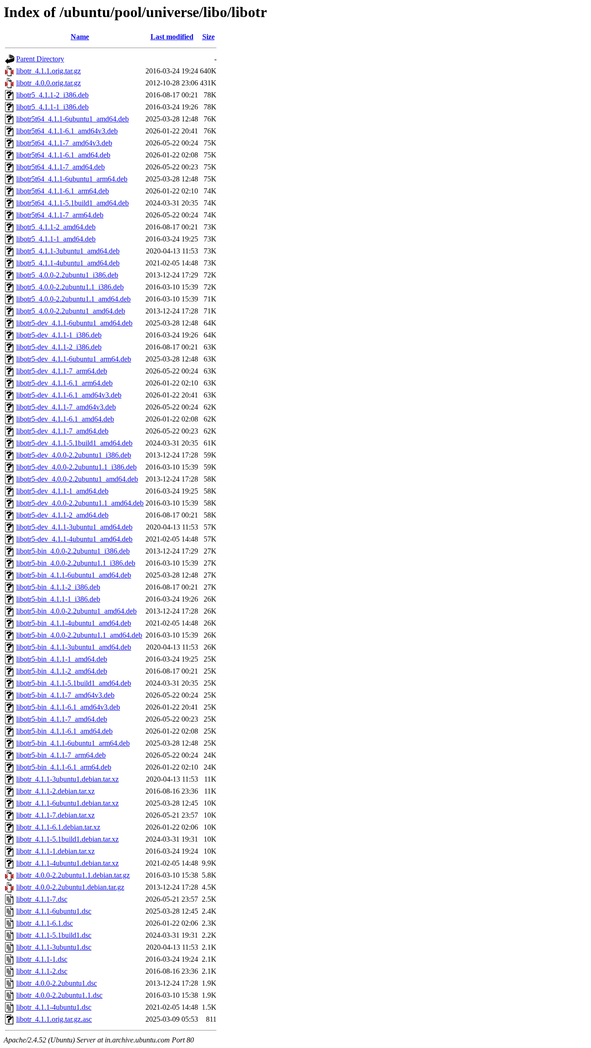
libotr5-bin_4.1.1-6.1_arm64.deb (63, 767)
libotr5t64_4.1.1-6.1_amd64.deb (63, 155)
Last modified (172, 37)
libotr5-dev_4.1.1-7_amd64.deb (62, 431)
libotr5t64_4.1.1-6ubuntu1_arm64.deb (71, 179)
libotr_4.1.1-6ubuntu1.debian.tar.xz (67, 803)
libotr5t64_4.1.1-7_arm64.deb (59, 215)
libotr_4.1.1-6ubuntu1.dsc (53, 911)
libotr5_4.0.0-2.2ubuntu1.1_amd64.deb (73, 299)
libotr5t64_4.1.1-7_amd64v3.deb (64, 143)
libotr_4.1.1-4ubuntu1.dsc (53, 1007)
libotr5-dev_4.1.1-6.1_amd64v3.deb (68, 395)
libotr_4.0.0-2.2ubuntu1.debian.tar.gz (70, 887)
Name (80, 37)
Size (208, 37)
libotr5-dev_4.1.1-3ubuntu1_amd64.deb (74, 527)
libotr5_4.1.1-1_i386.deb (52, 107)
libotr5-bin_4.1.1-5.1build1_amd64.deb (73, 683)
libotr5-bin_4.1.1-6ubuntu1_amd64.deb (73, 575)
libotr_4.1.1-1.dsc (41, 959)
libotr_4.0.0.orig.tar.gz (48, 83)
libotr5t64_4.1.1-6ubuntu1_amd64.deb (72, 119)
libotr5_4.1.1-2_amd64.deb (56, 227)
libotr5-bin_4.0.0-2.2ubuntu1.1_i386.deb (75, 563)
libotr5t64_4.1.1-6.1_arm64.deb (62, 191)
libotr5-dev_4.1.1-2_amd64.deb (62, 515)
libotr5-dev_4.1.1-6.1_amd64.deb (65, 419)
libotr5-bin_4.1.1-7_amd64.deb (61, 719)
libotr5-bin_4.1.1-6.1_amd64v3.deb (68, 707)
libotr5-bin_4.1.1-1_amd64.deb (61, 659)
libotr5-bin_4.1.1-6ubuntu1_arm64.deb (73, 743)
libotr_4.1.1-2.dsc (41, 971)
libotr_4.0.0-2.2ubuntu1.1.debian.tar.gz (73, 875)
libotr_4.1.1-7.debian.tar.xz (55, 815)
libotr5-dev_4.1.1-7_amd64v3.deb (66, 407)
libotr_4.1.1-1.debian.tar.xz (55, 851)
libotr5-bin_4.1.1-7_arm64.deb (61, 755)
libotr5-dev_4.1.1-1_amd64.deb (62, 491)
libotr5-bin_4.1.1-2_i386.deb (58, 587)
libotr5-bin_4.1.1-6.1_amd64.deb (64, 731)
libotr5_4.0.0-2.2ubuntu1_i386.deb (67, 275)
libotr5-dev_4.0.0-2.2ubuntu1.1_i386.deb (76, 467)
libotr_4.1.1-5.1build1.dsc (53, 935)
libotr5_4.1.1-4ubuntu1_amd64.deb (68, 263)
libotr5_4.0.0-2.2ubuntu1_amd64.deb (70, 311)
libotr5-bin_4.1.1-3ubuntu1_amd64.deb (73, 647)
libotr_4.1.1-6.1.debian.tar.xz (58, 827)
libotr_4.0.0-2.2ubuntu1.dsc (56, 983)
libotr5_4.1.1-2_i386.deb (52, 95)
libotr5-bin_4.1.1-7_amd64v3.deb (65, 695)
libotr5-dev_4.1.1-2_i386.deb (59, 347)
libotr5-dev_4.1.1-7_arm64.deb (61, 371)
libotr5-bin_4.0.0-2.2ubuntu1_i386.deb (73, 551)
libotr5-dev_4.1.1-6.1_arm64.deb (64, 383)
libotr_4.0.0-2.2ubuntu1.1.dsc (59, 995)
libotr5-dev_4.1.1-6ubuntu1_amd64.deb (74, 323)
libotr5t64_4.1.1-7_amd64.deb (60, 167)
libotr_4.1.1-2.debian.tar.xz (55, 791)
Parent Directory (40, 59)
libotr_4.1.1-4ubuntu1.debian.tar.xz (67, 863)
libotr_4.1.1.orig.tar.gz (48, 71)
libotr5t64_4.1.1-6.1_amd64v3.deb (67, 131)
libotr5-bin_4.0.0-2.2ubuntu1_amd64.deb (76, 611)
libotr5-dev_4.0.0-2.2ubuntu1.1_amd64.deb (80, 503)
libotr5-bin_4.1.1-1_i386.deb (58, 599)
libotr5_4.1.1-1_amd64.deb (56, 239)
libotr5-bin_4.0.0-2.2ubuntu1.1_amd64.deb (79, 635)
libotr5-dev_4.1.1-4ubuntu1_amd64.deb (74, 539)
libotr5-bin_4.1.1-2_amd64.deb (61, 671)
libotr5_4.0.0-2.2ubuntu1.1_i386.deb (70, 287)
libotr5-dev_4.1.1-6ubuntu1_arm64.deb (73, 359)
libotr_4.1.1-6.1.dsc (44, 923)
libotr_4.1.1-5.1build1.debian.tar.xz (67, 839)
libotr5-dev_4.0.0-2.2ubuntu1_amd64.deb (77, 479)
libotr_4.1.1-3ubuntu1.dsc (53, 947)
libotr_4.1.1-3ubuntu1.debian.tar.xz (67, 779)
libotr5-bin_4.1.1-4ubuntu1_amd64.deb (73, 623)
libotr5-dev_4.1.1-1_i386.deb (59, 335)
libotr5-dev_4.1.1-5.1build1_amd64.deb (74, 443)
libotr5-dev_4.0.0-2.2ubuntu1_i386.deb (73, 455)
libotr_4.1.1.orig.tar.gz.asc (54, 1019)
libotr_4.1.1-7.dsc (41, 899)
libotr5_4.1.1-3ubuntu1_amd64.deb (68, 251)
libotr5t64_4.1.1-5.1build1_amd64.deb (72, 203)
